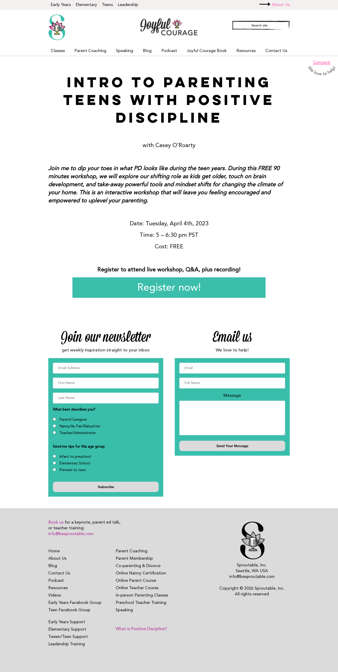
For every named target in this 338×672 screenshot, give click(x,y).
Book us (55, 522)
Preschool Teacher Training (141, 603)
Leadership (128, 5)
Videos (54, 595)
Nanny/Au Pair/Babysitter (79, 426)
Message (232, 395)
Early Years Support (66, 622)
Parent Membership (134, 558)
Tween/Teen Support (68, 637)
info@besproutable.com (71, 534)
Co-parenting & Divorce (138, 566)
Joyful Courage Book (207, 51)
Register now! (169, 288)
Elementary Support (67, 629)
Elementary (86, 5)
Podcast (169, 51)
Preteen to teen (72, 470)
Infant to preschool (75, 457)
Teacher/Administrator (77, 433)
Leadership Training (66, 644)
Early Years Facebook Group (74, 603)
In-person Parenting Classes (142, 595)
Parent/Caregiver (73, 420)
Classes (58, 51)
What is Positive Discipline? (141, 629)
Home (54, 551)
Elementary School (74, 463)
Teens (107, 5)
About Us (281, 5)
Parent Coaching (90, 51)
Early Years (61, 5)
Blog (147, 51)
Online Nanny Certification (141, 573)
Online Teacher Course (137, 588)
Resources (246, 51)
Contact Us (276, 51)
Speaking (124, 51)
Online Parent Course (136, 581)
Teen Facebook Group (69, 610)
